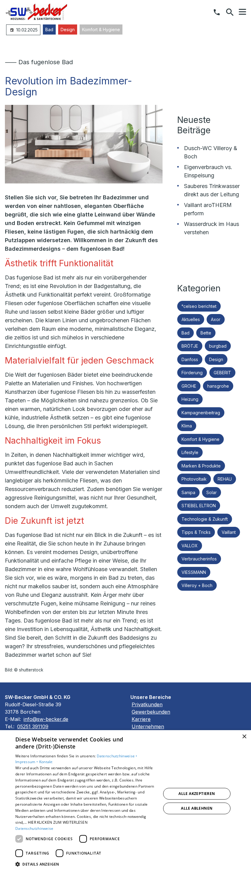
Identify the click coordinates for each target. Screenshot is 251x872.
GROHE (189, 386)
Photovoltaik (194, 479)
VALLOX (190, 545)
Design (68, 29)
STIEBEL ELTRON (199, 505)
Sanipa (188, 492)
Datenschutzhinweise (34, 828)
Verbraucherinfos (199, 558)
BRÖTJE (190, 346)
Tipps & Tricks (196, 532)
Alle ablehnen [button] (196, 808)
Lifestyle (190, 452)
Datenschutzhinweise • (117, 756)
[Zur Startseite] (36, 12)
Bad (49, 29)
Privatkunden (147, 704)
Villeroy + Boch (197, 585)
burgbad (218, 346)
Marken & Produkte (201, 465)
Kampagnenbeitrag (201, 412)
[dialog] (125, 801)
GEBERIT (222, 372)
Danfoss (190, 359)
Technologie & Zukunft (205, 519)
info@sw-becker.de (46, 719)
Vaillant (229, 532)
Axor (215, 319)
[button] (242, 11)
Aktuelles (191, 319)
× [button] (244, 736)
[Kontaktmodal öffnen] (217, 12)
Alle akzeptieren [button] (196, 793)
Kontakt (46, 761)
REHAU (225, 479)
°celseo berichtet (199, 306)
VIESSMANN (194, 572)
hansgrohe (218, 386)
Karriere (141, 719)
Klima (187, 425)
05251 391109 (32, 726)
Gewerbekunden (151, 712)
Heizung (190, 399)
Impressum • (27, 761)
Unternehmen (148, 726)
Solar (211, 492)
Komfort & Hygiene (101, 29)
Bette (205, 332)
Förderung (192, 372)
